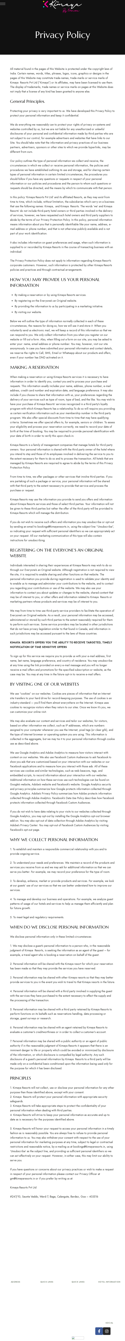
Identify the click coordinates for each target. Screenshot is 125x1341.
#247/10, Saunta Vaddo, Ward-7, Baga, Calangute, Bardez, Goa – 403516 (54, 1197)
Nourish (78, 1289)
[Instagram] (107, 1331)
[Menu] (2, 4)
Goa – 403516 (15, 1308)
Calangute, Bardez (16, 1301)
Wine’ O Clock (78, 1304)
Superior (47, 1296)
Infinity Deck (78, 1296)
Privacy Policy (78, 1319)
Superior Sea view (47, 1304)
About (46, 1289)
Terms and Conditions (78, 1311)
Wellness (47, 1311)
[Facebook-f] (99, 1331)
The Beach (47, 1319)
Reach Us (78, 1326)
